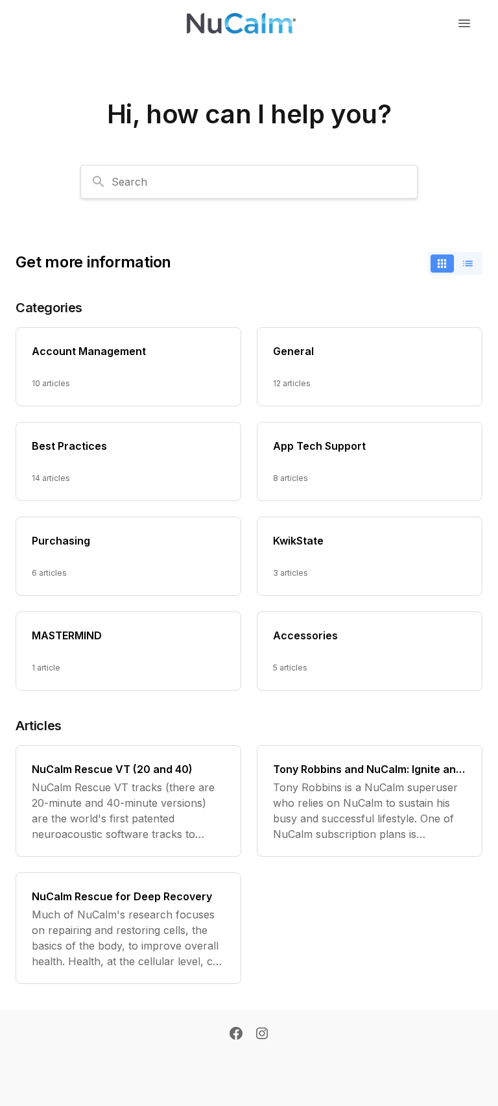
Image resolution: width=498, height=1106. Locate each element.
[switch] (455, 263)
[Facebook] (236, 1035)
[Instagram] (262, 1035)
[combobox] (249, 182)
